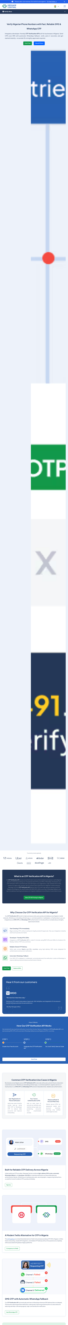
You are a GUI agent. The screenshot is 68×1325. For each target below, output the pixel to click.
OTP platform (11, 1239)
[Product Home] (33, 11)
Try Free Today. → (52, 1)
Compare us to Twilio (12, 1248)
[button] (56, 6)
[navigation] (8, 6)
